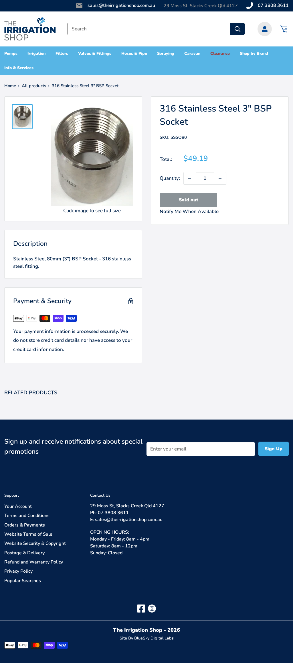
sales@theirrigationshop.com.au (121, 5)
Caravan (192, 53)
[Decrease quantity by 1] (190, 178)
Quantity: (170, 178)
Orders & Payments (24, 525)
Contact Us (100, 495)
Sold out (188, 200)
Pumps (10, 53)
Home (10, 86)
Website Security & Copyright (35, 543)
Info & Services (18, 68)
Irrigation (36, 53)
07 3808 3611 (273, 5)
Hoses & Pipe (134, 53)
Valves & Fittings (94, 53)
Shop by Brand (254, 53)
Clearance (220, 53)
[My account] (265, 29)
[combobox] (148, 29)
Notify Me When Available (189, 211)
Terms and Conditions (27, 515)
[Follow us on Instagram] (152, 608)
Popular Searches (22, 581)
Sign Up (273, 449)
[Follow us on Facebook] (141, 608)
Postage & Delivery (24, 553)
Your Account (18, 506)
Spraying (166, 53)
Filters (62, 53)
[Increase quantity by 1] (220, 178)
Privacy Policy (18, 571)
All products (34, 86)
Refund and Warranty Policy (33, 562)
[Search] (237, 29)
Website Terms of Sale (28, 534)
